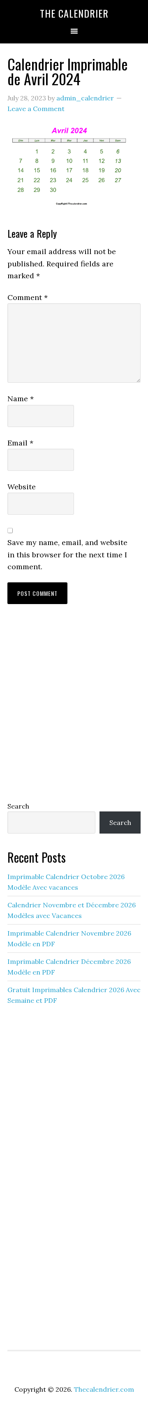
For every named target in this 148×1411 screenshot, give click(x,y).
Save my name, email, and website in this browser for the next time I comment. (67, 554)
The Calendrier (74, 13)
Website (21, 486)
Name (20, 398)
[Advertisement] (74, 710)
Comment (27, 297)
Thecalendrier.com (104, 1389)
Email (20, 443)
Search (18, 806)
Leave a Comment (36, 109)
